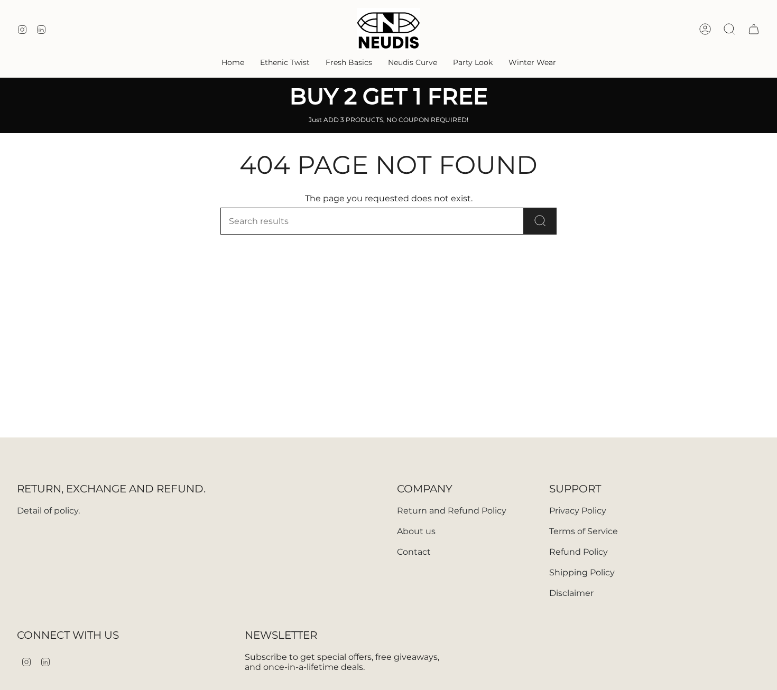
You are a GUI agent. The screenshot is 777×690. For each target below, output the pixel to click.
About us (416, 531)
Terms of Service (583, 531)
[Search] (540, 221)
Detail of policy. (48, 511)
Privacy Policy (577, 511)
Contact (414, 552)
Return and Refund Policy (451, 511)
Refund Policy (578, 552)
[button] (285, 62)
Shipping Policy (582, 572)
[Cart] (754, 29)
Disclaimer (571, 593)
